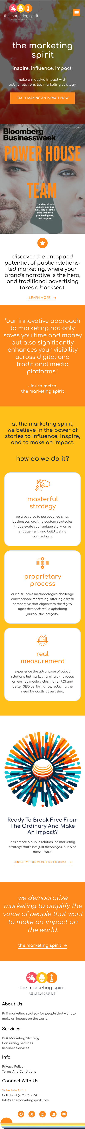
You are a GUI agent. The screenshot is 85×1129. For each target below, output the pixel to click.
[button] (76, 12)
